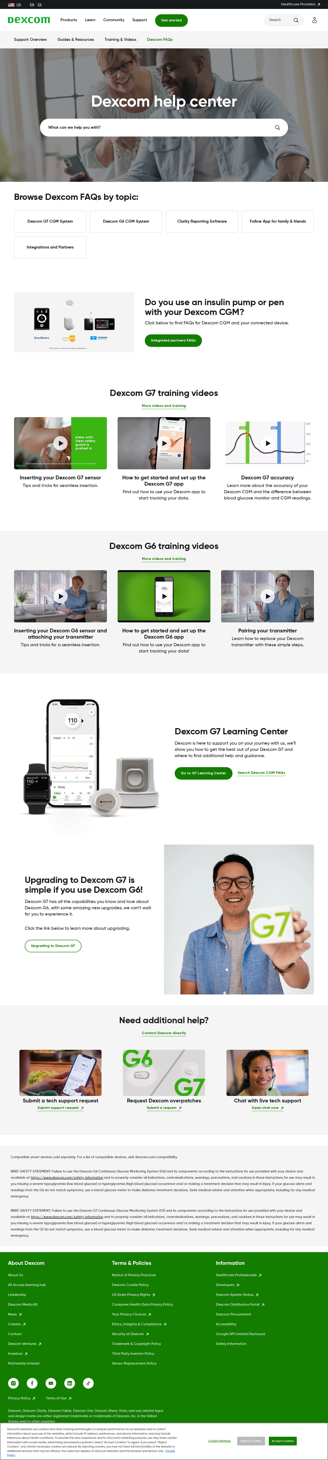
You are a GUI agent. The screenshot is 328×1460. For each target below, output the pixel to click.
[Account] (314, 20)
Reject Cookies (251, 1440)
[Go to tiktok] (92, 1383)
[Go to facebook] (36, 1383)
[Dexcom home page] (29, 20)
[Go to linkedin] (73, 1383)
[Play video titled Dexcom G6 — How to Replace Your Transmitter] (267, 596)
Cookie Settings (219, 1440)
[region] (164, 1441)
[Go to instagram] (17, 1383)
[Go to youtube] (55, 1383)
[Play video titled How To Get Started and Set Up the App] (164, 596)
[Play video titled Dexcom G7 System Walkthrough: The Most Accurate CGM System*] (267, 443)
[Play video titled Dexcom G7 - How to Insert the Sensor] (60, 443)
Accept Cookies (283, 1440)
